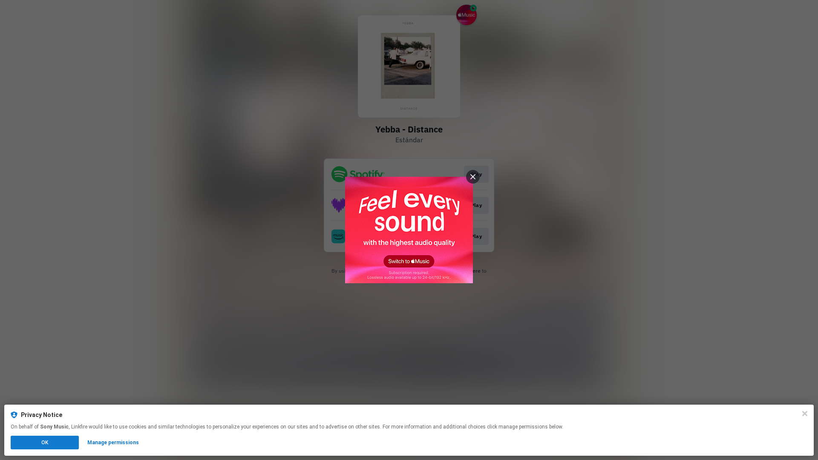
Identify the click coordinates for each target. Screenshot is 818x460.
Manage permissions (113, 443)
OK (44, 443)
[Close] (805, 413)
